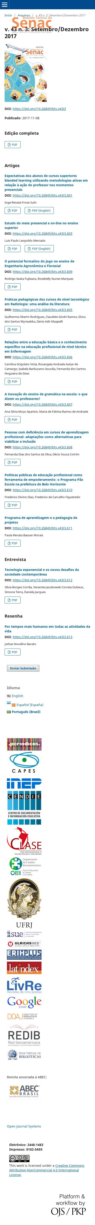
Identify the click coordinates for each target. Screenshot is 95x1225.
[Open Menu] (4, 4)
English (17, 696)
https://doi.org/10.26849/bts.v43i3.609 (42, 271)
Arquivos (24, 15)
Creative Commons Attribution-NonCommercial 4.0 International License (46, 1170)
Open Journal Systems (24, 1126)
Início (8, 15)
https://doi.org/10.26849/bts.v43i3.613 (42, 637)
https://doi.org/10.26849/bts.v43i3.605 (42, 310)
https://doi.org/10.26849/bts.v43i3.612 (42, 580)
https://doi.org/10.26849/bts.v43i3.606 (42, 357)
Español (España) (30, 705)
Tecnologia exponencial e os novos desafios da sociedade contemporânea (42, 571)
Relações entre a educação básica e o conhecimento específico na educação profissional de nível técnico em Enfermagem (46, 346)
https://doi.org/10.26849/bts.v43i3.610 (42, 490)
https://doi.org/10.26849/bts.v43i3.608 (42, 447)
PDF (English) (40, 210)
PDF (14, 145)
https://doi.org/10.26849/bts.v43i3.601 (42, 195)
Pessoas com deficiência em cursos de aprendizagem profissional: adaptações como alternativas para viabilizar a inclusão (47, 437)
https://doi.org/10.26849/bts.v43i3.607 (42, 404)
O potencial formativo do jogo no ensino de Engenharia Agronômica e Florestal (39, 263)
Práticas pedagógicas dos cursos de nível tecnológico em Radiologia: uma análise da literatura (47, 301)
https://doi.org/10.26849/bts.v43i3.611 (42, 528)
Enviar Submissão (23, 668)
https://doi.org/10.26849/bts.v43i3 (39, 109)
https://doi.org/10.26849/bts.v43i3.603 (42, 233)
